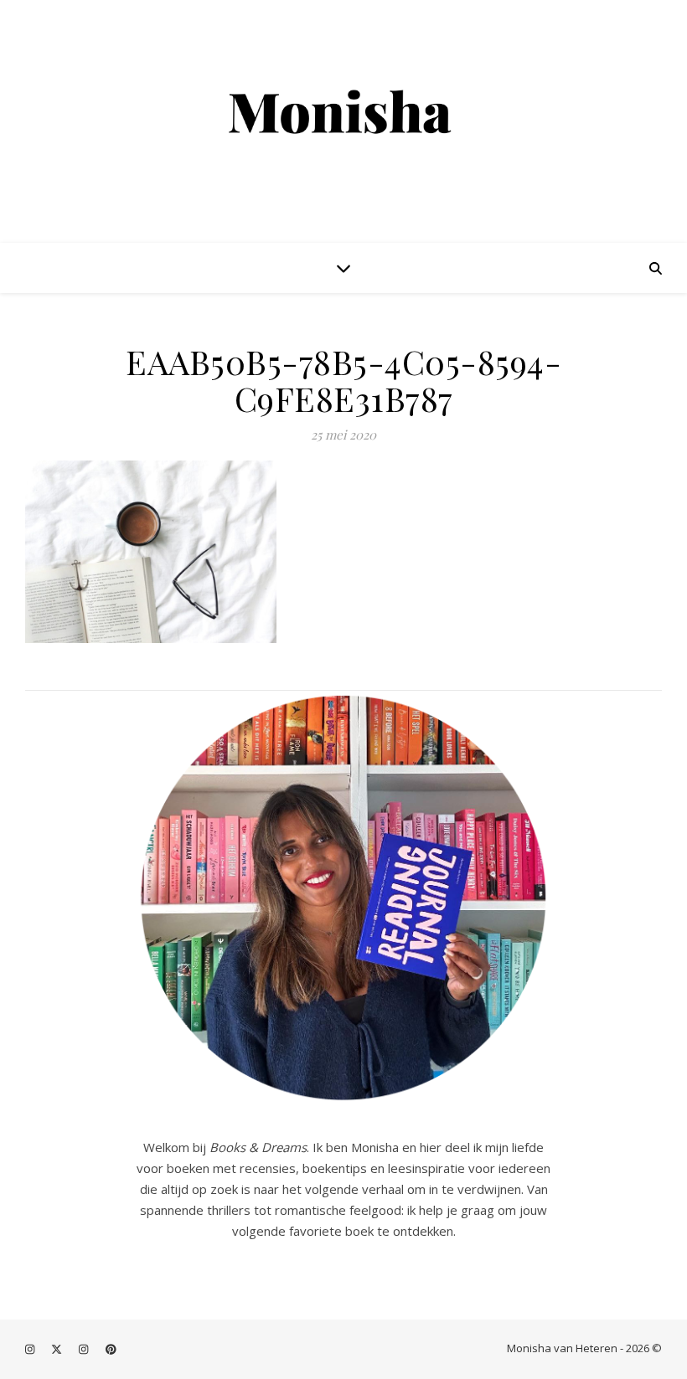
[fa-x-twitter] (58, 1349)
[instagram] (31, 1349)
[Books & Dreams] (343, 113)
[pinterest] (111, 1349)
